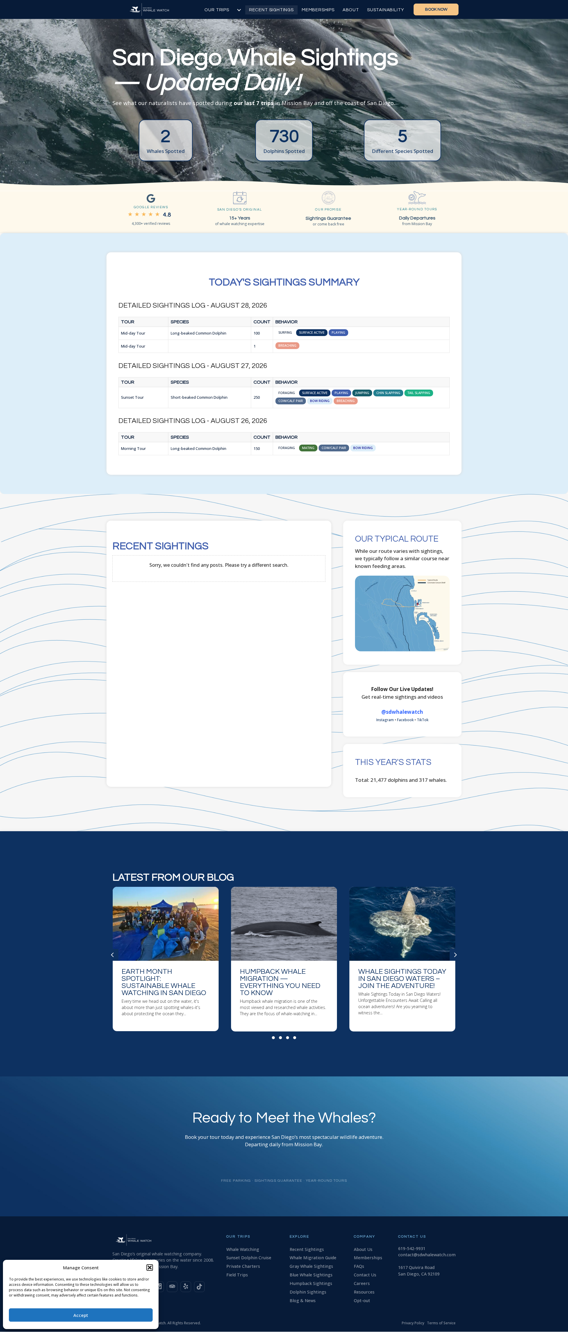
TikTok (422, 719)
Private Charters (243, 1266)
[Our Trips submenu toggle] (239, 9)
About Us (363, 1249)
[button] (150, 1267)
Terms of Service (441, 1322)
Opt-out (362, 1300)
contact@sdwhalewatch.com (427, 1254)
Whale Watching (242, 1249)
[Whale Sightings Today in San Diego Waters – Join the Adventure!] (284, 959)
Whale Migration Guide (313, 1257)
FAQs (359, 1266)
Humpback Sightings (311, 1283)
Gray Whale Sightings (311, 1266)
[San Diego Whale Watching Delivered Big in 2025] (402, 959)
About (351, 10)
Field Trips (237, 1275)
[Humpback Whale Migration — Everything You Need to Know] (166, 959)
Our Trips (216, 10)
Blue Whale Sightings (311, 1275)
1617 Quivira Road (416, 1267)
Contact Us (365, 1275)
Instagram (385, 719)
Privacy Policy (413, 1322)
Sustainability (385, 10)
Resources (364, 1292)
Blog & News (303, 1300)
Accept (80, 1315)
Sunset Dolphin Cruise (248, 1257)
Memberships (318, 10)
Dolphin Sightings (308, 1292)
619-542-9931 (411, 1248)
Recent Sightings (271, 10)
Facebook (405, 719)
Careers (362, 1283)
